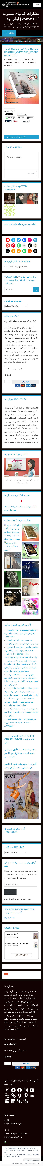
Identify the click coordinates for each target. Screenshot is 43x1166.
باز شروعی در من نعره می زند (18, 943)
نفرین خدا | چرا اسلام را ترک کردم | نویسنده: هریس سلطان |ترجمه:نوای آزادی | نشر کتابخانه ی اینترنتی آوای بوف (21, 691)
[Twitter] (19, 240)
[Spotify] (24, 251)
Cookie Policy (15, 1156)
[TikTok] (30, 245)
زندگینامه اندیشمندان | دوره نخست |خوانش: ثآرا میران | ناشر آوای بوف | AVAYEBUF (20, 633)
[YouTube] (32, 1090)
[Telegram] (13, 240)
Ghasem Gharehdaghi (13, 937)
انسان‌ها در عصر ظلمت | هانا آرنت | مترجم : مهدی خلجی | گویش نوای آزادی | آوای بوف (21, 712)
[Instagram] (30, 240)
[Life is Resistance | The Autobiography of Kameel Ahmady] (12, 580)
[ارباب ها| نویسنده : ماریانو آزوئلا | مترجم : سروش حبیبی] (30, 607)
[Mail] (24, 245)
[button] (6, 974)
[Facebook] (24, 240)
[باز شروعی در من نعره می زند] (35, 947)
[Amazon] (13, 251)
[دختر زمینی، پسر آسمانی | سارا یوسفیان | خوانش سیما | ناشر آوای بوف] (12, 561)
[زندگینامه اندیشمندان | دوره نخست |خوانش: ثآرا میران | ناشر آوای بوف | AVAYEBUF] (30, 570)
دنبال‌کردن (10, 892)
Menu (11, 33)
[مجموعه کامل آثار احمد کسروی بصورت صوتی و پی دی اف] (30, 588)
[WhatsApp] (19, 245)
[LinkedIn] (13, 1101)
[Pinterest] (13, 245)
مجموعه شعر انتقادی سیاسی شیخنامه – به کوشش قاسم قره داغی (20, 753)
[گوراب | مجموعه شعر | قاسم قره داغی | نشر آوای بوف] (21, 818)
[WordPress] (35, 240)
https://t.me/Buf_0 (13, 1123)
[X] (8, 251)
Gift (37, 5)
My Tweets (9, 918)
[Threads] (35, 251)
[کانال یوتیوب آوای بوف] (8, 240)
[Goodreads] (35, 245)
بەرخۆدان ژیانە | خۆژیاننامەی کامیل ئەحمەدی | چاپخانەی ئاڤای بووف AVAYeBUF (20, 722)
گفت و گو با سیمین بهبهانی (15, 137)
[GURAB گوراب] (35, 938)
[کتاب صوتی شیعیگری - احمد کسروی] (12, 546)
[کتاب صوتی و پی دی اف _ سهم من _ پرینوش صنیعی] (30, 533)
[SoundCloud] (30, 251)
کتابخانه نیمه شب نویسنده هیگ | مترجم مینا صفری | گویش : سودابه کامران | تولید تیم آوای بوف (19, 701)
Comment (30, 174)
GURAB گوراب (11, 934)
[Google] (8, 245)
